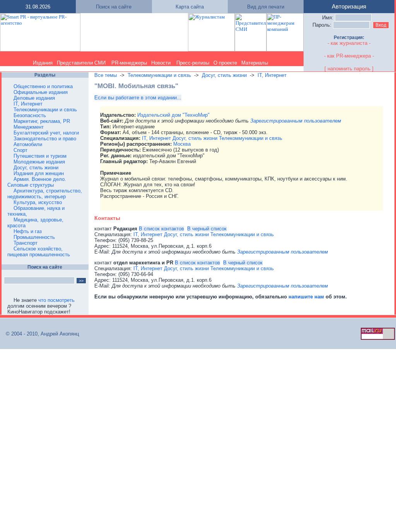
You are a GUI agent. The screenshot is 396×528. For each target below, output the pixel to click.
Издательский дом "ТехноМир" (173, 115)
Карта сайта (190, 7)
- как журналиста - (349, 43)
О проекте (225, 63)
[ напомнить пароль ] (349, 69)
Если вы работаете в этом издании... (137, 97)
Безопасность (30, 115)
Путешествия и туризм (40, 156)
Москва (182, 144)
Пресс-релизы (192, 63)
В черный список (207, 229)
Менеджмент (29, 127)
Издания (43, 63)
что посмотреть (56, 300)
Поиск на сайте (113, 7)
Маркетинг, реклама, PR (42, 121)
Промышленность (34, 237)
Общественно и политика (43, 86)
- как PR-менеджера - (349, 56)
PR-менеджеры (129, 63)
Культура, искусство (38, 202)
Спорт (20, 150)
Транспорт (26, 243)
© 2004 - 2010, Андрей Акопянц (40, 334)
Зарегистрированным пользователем (295, 121)
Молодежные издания (39, 162)
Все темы (105, 75)
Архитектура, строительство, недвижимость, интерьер (44, 193)
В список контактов (161, 229)
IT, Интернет (28, 104)
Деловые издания (34, 98)
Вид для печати (265, 7)
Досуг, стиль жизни (36, 167)
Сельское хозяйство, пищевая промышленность (38, 251)
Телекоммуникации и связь (45, 109)
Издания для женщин (39, 173)
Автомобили (28, 144)
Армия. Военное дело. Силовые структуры (36, 182)
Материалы (254, 63)
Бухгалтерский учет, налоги (46, 133)
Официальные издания (41, 92)
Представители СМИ (81, 63)
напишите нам (307, 297)
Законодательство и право (45, 138)
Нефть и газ (28, 231)
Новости (161, 63)
